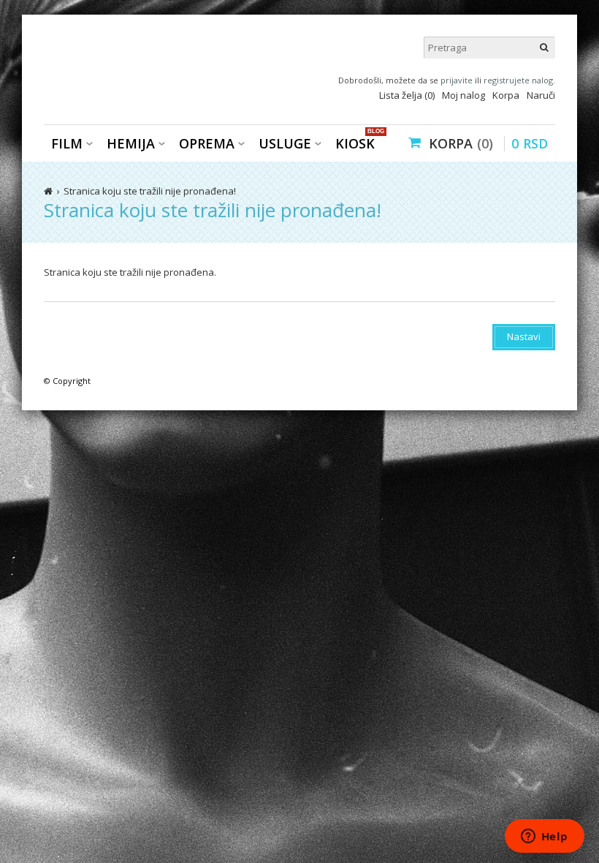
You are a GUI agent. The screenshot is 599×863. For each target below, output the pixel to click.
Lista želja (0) (407, 95)
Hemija (131, 143)
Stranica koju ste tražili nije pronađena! (150, 190)
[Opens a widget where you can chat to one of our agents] (544, 837)
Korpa (505, 95)
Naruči (541, 95)
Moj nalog (463, 95)
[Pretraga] (544, 48)
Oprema (206, 143)
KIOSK (358, 142)
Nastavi (524, 336)
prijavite (456, 80)
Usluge (285, 143)
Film (67, 143)
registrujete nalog (518, 80)
